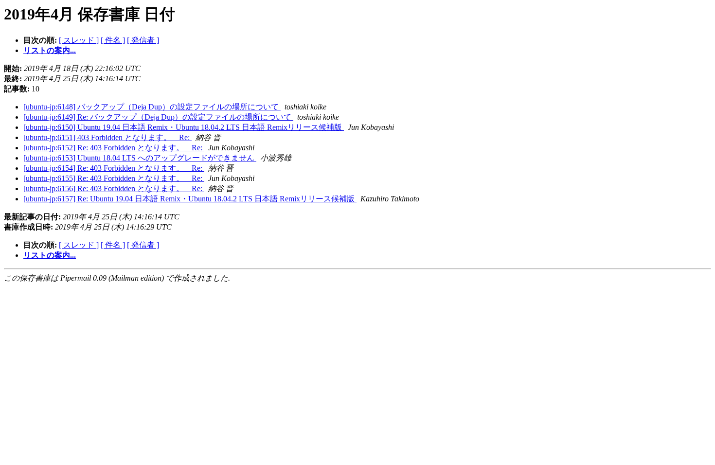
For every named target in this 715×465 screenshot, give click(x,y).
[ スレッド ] (79, 40)
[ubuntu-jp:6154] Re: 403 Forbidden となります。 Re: (113, 168)
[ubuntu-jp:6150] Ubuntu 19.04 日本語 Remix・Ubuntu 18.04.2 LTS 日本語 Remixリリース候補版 (183, 127)
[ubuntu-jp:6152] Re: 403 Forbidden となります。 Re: (113, 147)
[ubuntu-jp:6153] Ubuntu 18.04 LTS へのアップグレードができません (139, 158)
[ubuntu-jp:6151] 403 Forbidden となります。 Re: (107, 137)
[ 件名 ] (113, 40)
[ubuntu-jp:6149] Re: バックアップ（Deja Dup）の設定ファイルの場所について (158, 117)
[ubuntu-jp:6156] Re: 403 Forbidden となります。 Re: (113, 188)
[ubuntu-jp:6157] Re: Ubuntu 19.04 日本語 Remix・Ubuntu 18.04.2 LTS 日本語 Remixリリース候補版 (190, 199)
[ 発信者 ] (143, 40)
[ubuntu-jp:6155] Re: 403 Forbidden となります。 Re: (113, 178)
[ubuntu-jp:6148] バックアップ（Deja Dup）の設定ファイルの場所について (152, 107)
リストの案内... (49, 50)
